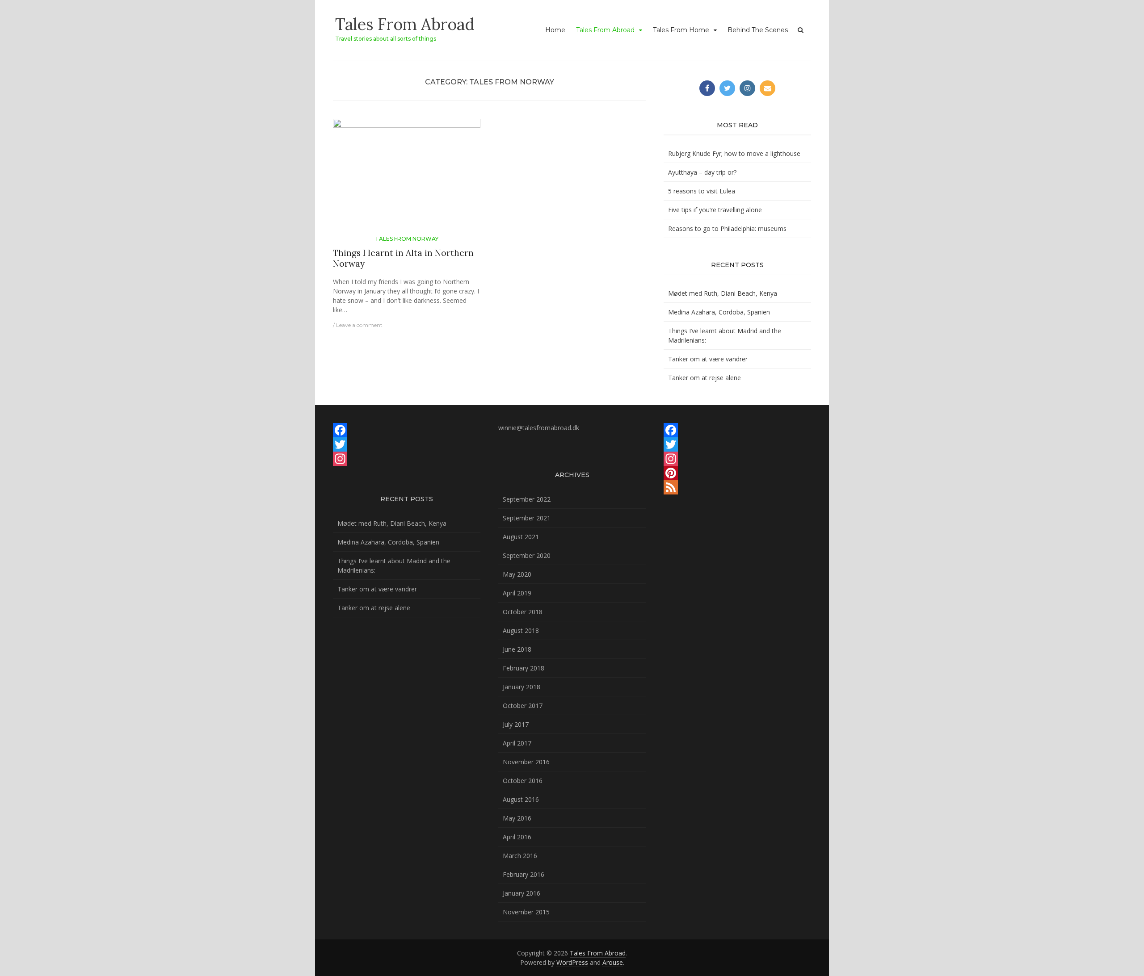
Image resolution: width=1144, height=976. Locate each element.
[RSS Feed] (737, 487)
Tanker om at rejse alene (704, 377)
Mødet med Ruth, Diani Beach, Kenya (722, 293)
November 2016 (526, 762)
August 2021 (521, 536)
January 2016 (521, 893)
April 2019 (517, 593)
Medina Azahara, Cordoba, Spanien (719, 312)
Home (555, 30)
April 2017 (517, 743)
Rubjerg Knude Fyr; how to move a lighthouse (734, 153)
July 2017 (516, 724)
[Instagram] (406, 459)
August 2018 (521, 630)
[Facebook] (406, 430)
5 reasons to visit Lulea (701, 191)
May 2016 (517, 818)
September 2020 (527, 555)
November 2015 (526, 912)
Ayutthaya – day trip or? (702, 172)
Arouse (612, 962)
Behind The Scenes (758, 30)
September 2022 (527, 499)
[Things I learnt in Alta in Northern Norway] (406, 176)
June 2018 (517, 649)
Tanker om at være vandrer (708, 359)
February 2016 (523, 874)
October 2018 (523, 611)
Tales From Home (681, 30)
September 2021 (527, 518)
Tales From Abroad (405, 24)
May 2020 (517, 574)
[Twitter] (406, 444)
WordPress (572, 962)
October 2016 (523, 780)
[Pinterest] (737, 473)
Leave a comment (359, 325)
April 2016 (517, 837)
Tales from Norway (406, 238)
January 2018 (521, 687)
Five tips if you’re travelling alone (715, 209)
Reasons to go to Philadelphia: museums (727, 228)
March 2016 (520, 855)
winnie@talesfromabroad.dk (538, 427)
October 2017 (523, 705)
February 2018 (523, 668)
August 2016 (521, 799)
